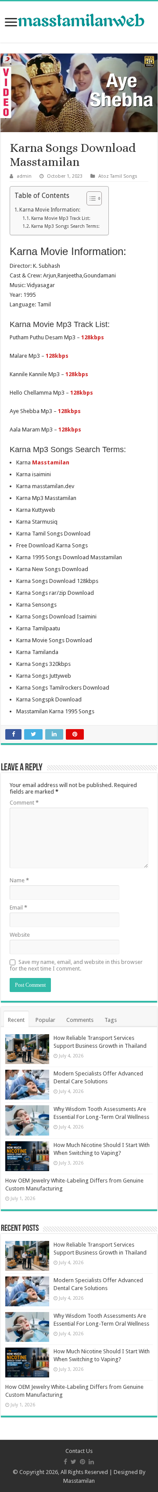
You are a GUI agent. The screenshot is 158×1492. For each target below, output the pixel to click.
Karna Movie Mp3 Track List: (60, 218)
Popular (45, 1020)
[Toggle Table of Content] (90, 198)
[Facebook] (65, 1461)
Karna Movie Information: (49, 210)
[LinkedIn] (91, 1461)
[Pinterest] (82, 1461)
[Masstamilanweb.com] (79, 21)
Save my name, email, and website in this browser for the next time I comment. (76, 965)
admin (24, 176)
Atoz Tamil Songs (117, 176)
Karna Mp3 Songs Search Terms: (65, 226)
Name (19, 880)
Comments (79, 1020)
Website (20, 934)
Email (18, 907)
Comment (24, 802)
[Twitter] (73, 1461)
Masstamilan (79, 1481)
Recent (16, 1020)
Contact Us (79, 1451)
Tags (110, 1020)
